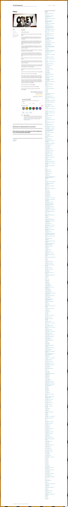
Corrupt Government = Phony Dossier (49, 421)
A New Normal (46, 313)
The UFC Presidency (47, 70)
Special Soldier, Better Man (48, 251)
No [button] (36, 103)
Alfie (45, 419)
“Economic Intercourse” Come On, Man (49, 315)
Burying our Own (47, 280)
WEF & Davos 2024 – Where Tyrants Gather (50, 100)
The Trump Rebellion (47, 392)
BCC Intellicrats (47, 387)
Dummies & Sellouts (47, 435)
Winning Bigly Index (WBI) (48, 338)
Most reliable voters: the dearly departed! (49, 23)
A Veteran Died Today (47, 408)
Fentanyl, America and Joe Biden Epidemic (50, 143)
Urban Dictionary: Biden (48, 194)
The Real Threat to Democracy (48, 86)
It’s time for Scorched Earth (48, 171)
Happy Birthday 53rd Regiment (48, 329)
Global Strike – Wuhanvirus (48, 321)
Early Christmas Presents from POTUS (49, 33)
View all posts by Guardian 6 (27, 119)
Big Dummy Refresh (47, 343)
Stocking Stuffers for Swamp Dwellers (49, 336)
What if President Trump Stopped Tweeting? (50, 483)
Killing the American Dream (48, 44)
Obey (13, 33)
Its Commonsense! (47, 67)
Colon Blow (46, 496)
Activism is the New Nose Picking (49, 261)
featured (18, 35)
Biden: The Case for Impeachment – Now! (50, 111)
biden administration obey (16, 34)
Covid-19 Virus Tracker (47, 311)
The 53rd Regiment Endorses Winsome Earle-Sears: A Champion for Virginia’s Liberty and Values (49, 38)
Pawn (45, 478)
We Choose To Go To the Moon (48, 291)
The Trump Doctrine (47, 356)
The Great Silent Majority (48, 289)
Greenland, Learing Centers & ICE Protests (50, 29)
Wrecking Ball (46, 414)
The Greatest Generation (48, 249)
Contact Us (53, 5)
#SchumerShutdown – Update (48, 451)
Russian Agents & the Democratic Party (49, 347)
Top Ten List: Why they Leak (48, 492)
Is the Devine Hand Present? (48, 285)
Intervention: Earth (47, 390)
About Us (49, 5)
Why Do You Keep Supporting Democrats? (50, 161)
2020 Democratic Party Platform (48, 361)
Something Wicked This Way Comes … (49, 381)
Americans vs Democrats (48, 169)
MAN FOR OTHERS (47, 410)
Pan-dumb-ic (46, 276)
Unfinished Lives (47, 247)
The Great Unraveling (47, 192)
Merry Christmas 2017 (47, 471)
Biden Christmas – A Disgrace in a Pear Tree (50, 209)
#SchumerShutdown (47, 453)
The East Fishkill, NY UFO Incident (49, 325)
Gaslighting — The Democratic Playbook (49, 295)
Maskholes (46, 259)
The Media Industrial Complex (48, 441)
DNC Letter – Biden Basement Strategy (49, 308)
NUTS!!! (46, 278)
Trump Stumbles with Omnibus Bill (49, 428)
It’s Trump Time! (47, 48)
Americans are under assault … (48, 349)
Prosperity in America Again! (48, 404)
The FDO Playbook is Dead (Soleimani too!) (50, 331)
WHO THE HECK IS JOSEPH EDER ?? (49, 124)
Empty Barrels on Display (48, 446)
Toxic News (46, 458)
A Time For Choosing (47, 283)
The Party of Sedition (47, 426)
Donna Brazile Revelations (48, 480)
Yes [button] (26, 103)
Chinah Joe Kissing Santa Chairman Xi (49, 206)
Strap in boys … (47, 460)
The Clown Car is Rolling (48, 455)
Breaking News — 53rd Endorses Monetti (50, 416)
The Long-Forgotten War (48, 379)
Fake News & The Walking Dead (48, 433)
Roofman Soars (47, 498)
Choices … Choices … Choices (48, 173)
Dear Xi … (46, 213)
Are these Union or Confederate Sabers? (49, 487)
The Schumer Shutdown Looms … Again (49, 42)
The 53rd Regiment (18, 5)
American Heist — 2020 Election (49, 153)
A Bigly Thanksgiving (47, 72)
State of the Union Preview (48, 448)
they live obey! (15, 36)
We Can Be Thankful (47, 146)
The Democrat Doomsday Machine (49, 368)
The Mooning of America (48, 134)
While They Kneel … (47, 485)
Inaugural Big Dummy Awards (48, 359)
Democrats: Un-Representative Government (50, 181)
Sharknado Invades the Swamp (48, 490)
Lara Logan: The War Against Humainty (49, 88)
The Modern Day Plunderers (48, 65)
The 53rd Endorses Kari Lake (48, 148)
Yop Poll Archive (15, 139)
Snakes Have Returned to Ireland (49, 402)
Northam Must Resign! (47, 366)
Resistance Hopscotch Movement (49, 423)
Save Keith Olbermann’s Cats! (48, 267)
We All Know (46, 217)
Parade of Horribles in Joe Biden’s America (50, 126)
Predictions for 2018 (47, 465)
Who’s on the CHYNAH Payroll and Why (49, 211)
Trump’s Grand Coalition (48, 297)
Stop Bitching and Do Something (49, 155)
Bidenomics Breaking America (48, 104)
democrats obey (14, 35)
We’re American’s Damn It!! (48, 223)
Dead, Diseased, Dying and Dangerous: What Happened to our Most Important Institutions (50, 177)
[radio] (36, 95)
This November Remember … (48, 159)
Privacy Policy (14, 140)
